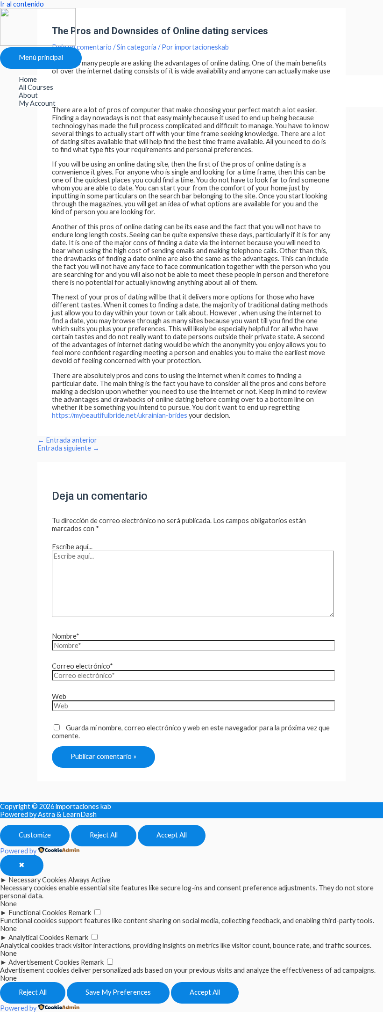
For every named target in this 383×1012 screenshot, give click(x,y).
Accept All (171, 835)
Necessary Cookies (37, 880)
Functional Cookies (37, 913)
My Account (37, 103)
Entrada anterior (67, 440)
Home (28, 79)
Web (59, 696)
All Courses (36, 87)
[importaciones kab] (38, 43)
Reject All (104, 835)
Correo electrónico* (82, 666)
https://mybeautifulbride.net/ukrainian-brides (119, 415)
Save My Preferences (118, 992)
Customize (35, 835)
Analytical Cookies (36, 937)
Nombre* (65, 636)
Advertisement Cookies (43, 962)
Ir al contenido (22, 4)
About (28, 95)
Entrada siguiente (68, 448)
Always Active (89, 880)
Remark (79, 913)
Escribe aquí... (72, 547)
